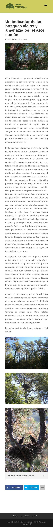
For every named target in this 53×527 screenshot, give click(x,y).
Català (15, 516)
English (34, 516)
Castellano (25, 516)
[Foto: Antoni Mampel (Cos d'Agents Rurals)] (26, 369)
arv (9, 39)
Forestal (24, 39)
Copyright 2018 (27, 524)
